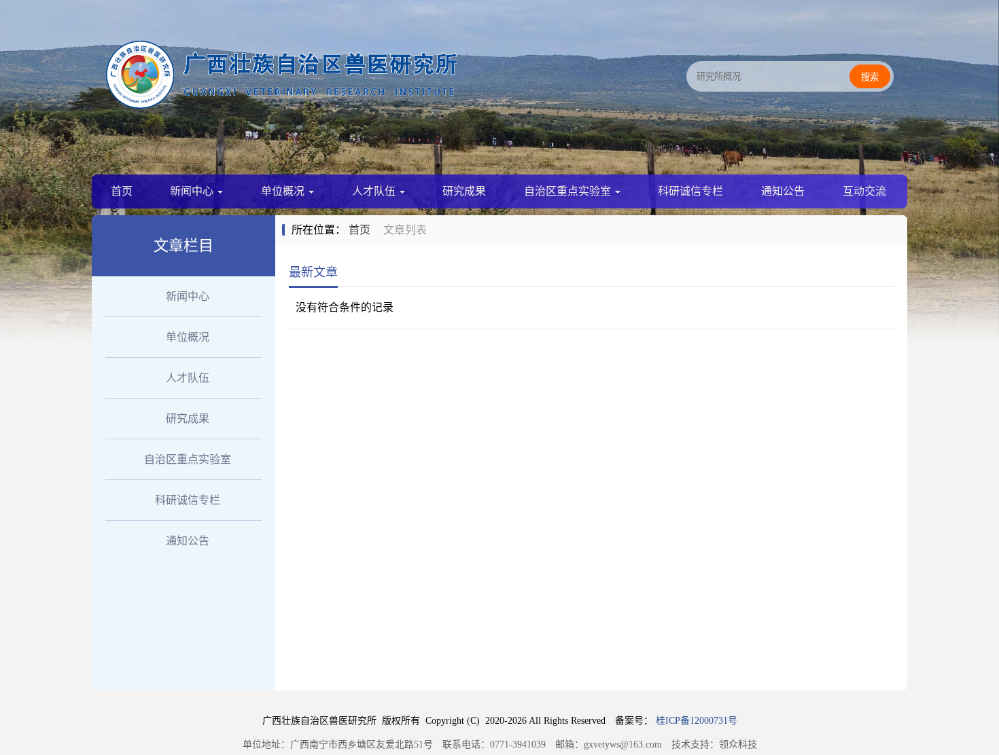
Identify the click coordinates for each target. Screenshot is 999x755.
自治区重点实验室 (569, 191)
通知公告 (783, 191)
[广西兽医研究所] (282, 105)
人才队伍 (375, 191)
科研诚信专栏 (690, 191)
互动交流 (864, 191)
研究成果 (464, 191)
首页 (122, 191)
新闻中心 (193, 191)
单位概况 (284, 191)
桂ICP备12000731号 (696, 721)
